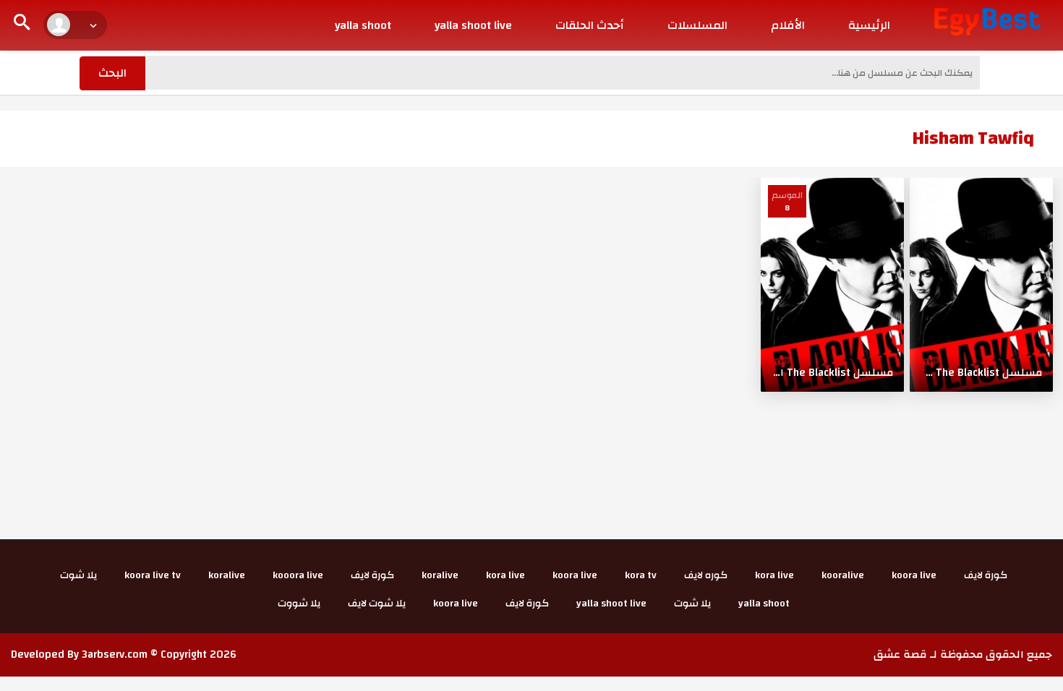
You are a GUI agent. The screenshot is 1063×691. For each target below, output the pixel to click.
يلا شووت (299, 603)
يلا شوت (78, 575)
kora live (774, 575)
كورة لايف (985, 575)
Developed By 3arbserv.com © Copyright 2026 (123, 654)
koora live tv (152, 575)
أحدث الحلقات (589, 25)
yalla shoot (363, 25)
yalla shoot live (473, 25)
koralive (440, 575)
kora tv (641, 575)
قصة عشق (900, 654)
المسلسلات (697, 25)
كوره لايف (705, 575)
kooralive (842, 575)
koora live (914, 575)
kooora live (298, 575)
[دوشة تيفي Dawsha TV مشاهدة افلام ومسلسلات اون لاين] (987, 21)
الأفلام (788, 25)
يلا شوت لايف (377, 603)
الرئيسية (869, 25)
